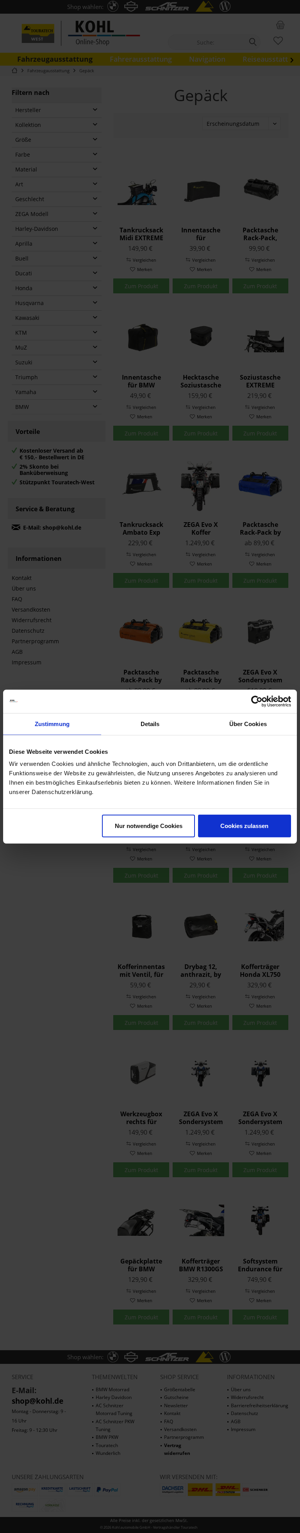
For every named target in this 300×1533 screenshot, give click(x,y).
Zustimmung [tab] (52, 723)
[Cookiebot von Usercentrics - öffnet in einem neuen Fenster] (257, 701)
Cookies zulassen (244, 826)
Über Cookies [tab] (248, 723)
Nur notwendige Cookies (148, 826)
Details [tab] (150, 723)
